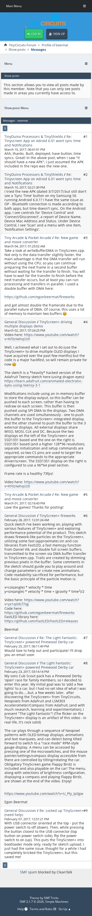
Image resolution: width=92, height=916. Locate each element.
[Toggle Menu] (84, 6)
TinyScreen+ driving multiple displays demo (38, 324)
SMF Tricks (51, 898)
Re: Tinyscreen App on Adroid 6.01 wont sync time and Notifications (42, 140)
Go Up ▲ (65, 909)
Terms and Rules (41, 909)
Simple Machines (56, 902)
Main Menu (14, 6)
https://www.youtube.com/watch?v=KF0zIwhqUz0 (41, 336)
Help (21, 909)
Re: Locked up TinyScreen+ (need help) (43, 812)
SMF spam (28, 872)
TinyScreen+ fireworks (57, 515)
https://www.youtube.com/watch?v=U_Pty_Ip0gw (43, 793)
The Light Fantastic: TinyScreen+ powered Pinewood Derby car (39, 665)
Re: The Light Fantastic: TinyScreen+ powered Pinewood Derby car (41, 639)
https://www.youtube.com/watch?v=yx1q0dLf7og (41, 601)
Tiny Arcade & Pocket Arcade (27, 237)
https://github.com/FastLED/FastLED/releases (41, 621)
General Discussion (20, 322)
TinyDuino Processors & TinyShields (33, 136)
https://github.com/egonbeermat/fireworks (39, 296)
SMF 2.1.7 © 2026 (32, 902)
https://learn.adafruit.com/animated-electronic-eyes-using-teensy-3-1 (43, 383)
